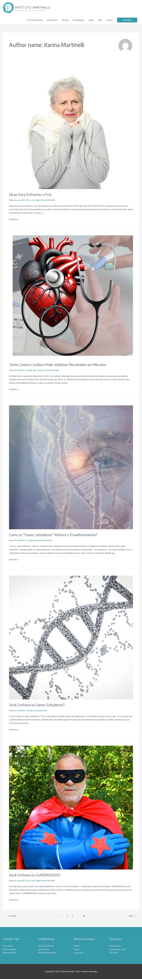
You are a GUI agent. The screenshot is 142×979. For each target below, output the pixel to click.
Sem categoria (38, 370)
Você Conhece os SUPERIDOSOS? (35, 875)
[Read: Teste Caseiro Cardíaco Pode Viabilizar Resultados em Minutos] (71, 297)
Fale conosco (8, 945)
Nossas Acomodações (47, 952)
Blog (100, 20)
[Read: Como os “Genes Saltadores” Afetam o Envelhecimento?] (71, 467)
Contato (109, 20)
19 (84, 916)
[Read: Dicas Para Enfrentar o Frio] (71, 127)
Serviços (65, 20)
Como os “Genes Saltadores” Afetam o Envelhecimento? (53, 534)
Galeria (91, 20)
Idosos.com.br (115, 945)
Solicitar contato (10, 952)
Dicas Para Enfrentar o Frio (30, 194)
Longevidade (32, 540)
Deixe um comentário (17, 200)
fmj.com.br (113, 952)
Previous (11, 916)
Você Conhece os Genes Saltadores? (37, 705)
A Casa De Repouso (35, 20)
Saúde (38, 200)
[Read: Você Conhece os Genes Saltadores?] (71, 637)
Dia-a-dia (31, 200)
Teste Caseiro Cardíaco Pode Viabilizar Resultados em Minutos (57, 364)
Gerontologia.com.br (117, 949)
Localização (78, 952)
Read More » (14, 219)
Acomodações (78, 20)
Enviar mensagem (10, 949)
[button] (127, 20)
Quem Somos (52, 20)
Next (132, 916)
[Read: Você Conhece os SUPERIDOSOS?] (71, 807)
